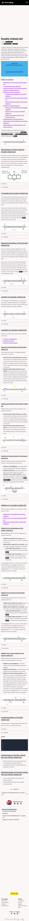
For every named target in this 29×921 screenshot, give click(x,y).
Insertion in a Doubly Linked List (11, 92)
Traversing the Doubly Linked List (12, 86)
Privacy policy (5, 902)
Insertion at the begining (10, 339)
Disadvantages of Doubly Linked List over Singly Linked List (14, 773)
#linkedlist (15, 43)
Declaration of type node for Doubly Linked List (12, 150)
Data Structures (9, 41)
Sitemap (3, 904)
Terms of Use (4, 906)
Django (20, 904)
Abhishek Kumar (18, 801)
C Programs (21, 901)
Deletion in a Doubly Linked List (11, 106)
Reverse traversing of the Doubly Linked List (15, 88)
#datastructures (7, 43)
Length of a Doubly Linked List (11, 90)
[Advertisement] (14, 21)
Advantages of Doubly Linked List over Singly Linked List (13, 756)
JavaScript (5, 187)
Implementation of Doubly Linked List (13, 119)
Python (4, 184)
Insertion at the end (8, 341)
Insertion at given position (10, 343)
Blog (19, 907)
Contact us (4, 901)
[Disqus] (14, 869)
